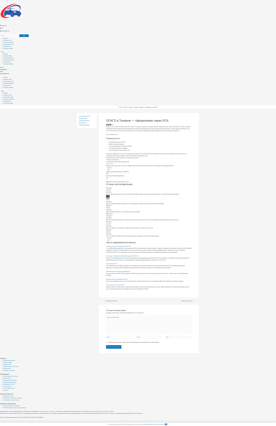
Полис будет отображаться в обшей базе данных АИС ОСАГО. (122, 256)
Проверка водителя (84, 125)
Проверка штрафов (8, 48)
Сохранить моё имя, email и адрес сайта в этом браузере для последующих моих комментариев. (133, 342)
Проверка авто (7, 46)
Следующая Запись (187, 301)
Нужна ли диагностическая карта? (115, 285)
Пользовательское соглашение (46, 411)
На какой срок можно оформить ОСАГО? (116, 279)
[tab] (149, 246)
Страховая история (84, 120)
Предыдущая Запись (111, 301)
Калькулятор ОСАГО (8, 44)
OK (166, 424)
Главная (5, 38)
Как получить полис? (111, 263)
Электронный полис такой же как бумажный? (118, 271)
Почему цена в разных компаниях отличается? (118, 246)
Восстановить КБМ (8, 42)
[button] (138, 52)
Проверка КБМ (83, 118)
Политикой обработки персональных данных (102, 411)
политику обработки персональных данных (153, 424)
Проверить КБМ (7, 40)
